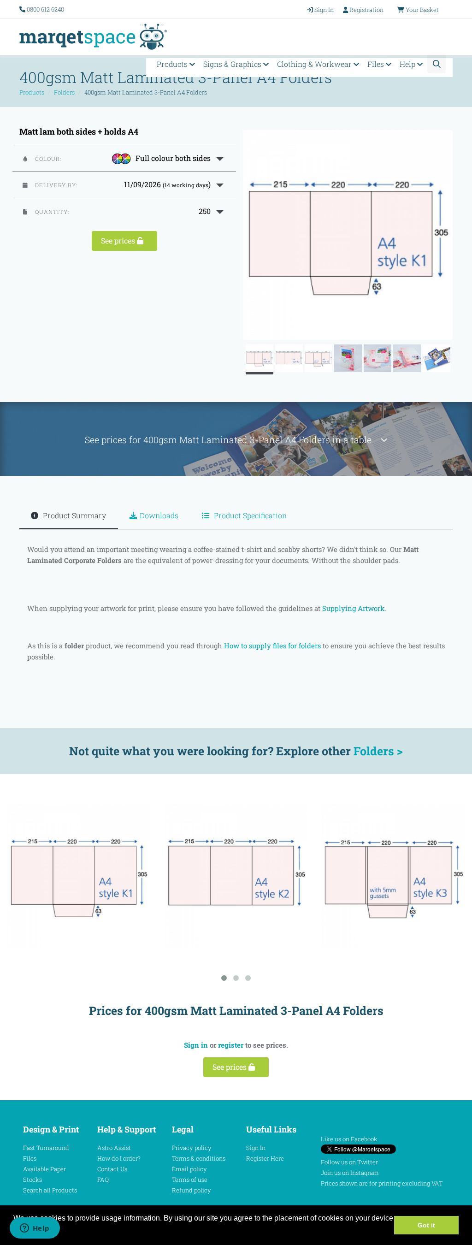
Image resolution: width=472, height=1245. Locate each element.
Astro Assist (114, 1148)
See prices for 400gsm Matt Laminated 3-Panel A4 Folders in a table (233, 439)
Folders (64, 92)
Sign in (196, 1044)
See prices (119, 240)
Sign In (256, 1148)
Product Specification (249, 515)
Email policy (189, 1169)
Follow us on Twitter (349, 1162)
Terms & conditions (198, 1158)
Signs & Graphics (233, 64)
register (230, 1044)
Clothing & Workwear (315, 64)
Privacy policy (192, 1148)
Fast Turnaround (46, 1148)
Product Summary (73, 515)
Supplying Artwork (353, 608)
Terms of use (189, 1179)
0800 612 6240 (45, 9)
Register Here (265, 1158)
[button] (124, 158)
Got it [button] (426, 1225)
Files (376, 64)
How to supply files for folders (272, 645)
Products (173, 64)
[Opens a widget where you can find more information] (34, 1228)
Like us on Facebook (349, 1139)
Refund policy (191, 1190)
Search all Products (50, 1190)
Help (408, 64)
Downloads (159, 515)
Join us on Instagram (350, 1172)
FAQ (103, 1179)
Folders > (378, 751)
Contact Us (112, 1169)
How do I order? (119, 1158)
